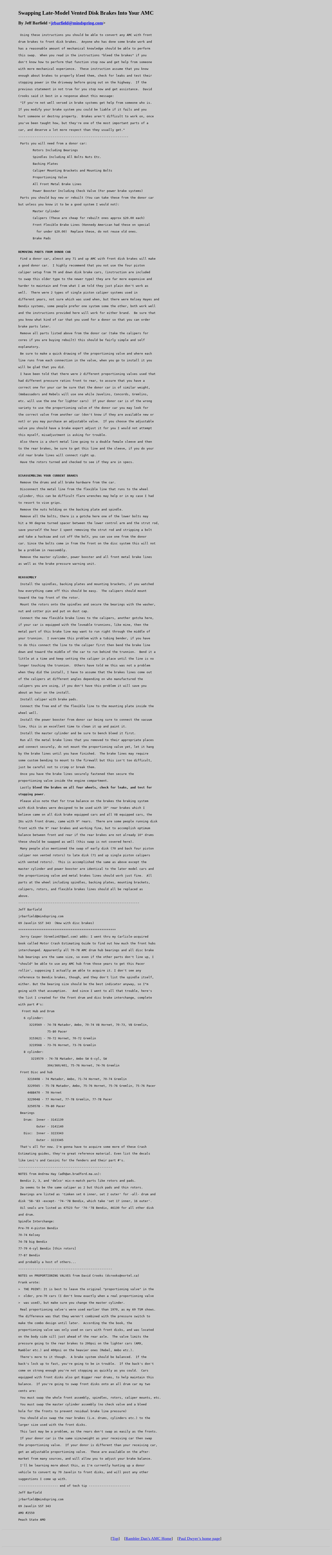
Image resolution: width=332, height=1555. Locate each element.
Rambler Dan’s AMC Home (148, 1538)
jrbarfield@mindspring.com (77, 23)
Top (115, 1538)
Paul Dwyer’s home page (199, 1538)
